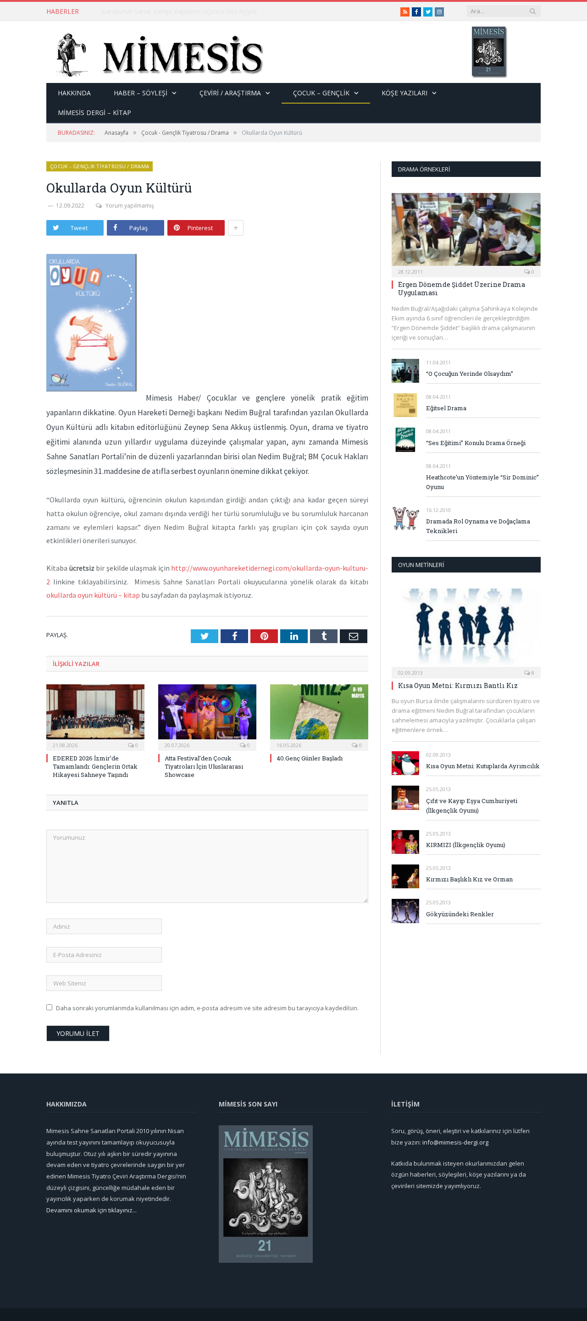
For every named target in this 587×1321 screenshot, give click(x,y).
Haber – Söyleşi (140, 92)
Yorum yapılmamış (129, 205)
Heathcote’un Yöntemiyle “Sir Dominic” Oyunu (482, 482)
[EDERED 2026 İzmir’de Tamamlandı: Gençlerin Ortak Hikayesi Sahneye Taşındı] (95, 716)
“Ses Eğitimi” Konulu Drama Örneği (476, 443)
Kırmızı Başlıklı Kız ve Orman (469, 879)
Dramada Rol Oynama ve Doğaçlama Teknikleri (478, 526)
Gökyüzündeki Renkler (460, 914)
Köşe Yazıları (404, 92)
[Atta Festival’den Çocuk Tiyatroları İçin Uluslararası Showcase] (207, 716)
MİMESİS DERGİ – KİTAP (94, 112)
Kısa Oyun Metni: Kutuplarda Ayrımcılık (483, 766)
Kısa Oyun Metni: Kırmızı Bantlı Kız (458, 685)
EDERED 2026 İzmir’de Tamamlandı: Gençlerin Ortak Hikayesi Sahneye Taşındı (95, 766)
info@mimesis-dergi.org (455, 1142)
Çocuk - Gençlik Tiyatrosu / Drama (99, 166)
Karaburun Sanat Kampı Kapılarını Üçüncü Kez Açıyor (179, 11)
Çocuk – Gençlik (321, 92)
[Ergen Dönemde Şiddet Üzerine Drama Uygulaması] (466, 232)
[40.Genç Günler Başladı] (319, 716)
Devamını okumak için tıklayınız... (91, 1210)
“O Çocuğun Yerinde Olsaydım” (469, 373)
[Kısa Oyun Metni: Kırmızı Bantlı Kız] (466, 630)
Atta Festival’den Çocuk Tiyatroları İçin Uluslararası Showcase (204, 766)
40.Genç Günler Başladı (310, 758)
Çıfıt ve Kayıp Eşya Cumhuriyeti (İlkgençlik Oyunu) (471, 806)
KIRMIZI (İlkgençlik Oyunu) (465, 845)
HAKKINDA (74, 92)
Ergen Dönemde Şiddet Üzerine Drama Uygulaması (461, 288)
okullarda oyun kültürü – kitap (93, 595)
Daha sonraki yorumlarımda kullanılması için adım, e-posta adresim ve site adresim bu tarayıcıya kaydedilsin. (207, 1008)
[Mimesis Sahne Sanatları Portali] (155, 52)
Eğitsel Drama (446, 408)
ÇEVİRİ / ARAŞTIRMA (230, 92)
